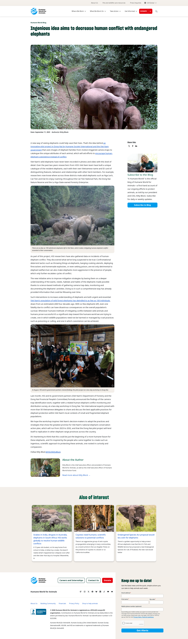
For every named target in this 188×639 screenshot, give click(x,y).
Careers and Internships (71, 580)
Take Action (114, 11)
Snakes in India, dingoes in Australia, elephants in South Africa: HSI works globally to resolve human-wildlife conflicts (50, 539)
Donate (143, 11)
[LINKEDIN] (136, 146)
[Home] (38, 580)
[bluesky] (96, 591)
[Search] (154, 11)
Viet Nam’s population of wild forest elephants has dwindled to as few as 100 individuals (70, 300)
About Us (94, 3)
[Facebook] (92, 591)
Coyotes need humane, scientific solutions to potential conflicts (91, 536)
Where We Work (78, 11)
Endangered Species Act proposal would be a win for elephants (136, 536)
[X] (129, 146)
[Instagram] (84, 591)
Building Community (48, 603)
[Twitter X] (88, 591)
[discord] (112, 591)
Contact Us (93, 580)
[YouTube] (108, 591)
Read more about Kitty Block (75, 475)
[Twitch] (80, 591)
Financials (62, 603)
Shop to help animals (90, 603)
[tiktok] (104, 591)
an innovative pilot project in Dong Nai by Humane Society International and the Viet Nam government (70, 146)
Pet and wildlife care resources (114, 3)
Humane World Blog (38, 23)
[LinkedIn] (100, 591)
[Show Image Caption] (156, 127)
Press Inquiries (135, 3)
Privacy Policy (74, 603)
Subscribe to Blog (142, 205)
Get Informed (130, 11)
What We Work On (97, 11)
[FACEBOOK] (132, 146)
